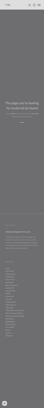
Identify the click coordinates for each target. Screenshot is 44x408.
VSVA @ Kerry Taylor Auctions (15, 310)
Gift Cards (9, 299)
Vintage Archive (10, 274)
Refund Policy (10, 319)
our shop (35, 114)
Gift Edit (8, 293)
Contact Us (9, 336)
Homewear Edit (10, 291)
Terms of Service (11, 324)
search (12, 114)
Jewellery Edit (10, 288)
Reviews (8, 330)
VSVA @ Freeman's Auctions (14, 313)
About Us (8, 333)
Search (8, 268)
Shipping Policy (10, 321)
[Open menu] (39, 5)
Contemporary (10, 277)
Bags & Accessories (11, 285)
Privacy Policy (10, 327)
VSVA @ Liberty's (11, 305)
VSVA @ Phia (10, 308)
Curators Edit (10, 296)
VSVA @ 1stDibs (11, 302)
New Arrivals (10, 271)
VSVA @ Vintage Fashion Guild (15, 316)
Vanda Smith (9, 282)
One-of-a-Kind (10, 279)
